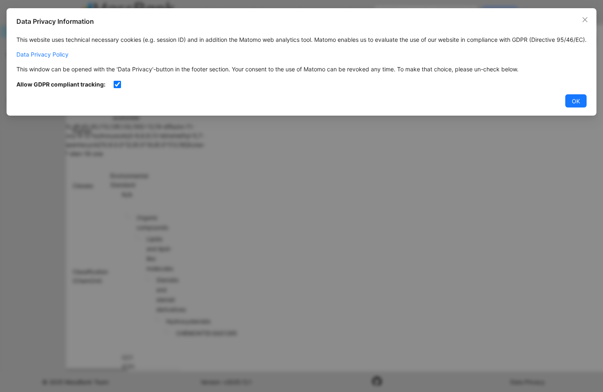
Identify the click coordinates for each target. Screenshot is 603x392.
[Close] (585, 19)
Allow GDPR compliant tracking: (60, 84)
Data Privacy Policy (42, 54)
